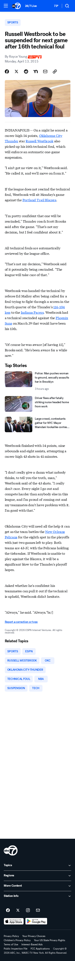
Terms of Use (11, 944)
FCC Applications (40, 948)
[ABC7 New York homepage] (16, 6)
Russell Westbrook (39, 140)
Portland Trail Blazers (39, 199)
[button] (5, 5)
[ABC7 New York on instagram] (28, 910)
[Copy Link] (54, 71)
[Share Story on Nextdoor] (35, 71)
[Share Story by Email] (45, 71)
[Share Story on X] (16, 71)
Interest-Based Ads (32, 944)
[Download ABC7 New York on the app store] (14, 921)
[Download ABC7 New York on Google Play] (36, 921)
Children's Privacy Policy (17, 940)
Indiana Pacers (32, 312)
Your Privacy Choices (33, 936)
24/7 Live (31, 6)
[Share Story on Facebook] (6, 71)
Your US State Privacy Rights (49, 940)
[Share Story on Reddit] (26, 71)
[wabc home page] (11, 850)
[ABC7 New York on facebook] (8, 910)
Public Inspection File (15, 948)
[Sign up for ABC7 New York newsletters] (38, 910)
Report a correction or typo (21, 622)
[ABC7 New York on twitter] (18, 910)
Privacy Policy (11, 936)
